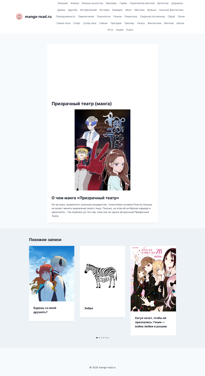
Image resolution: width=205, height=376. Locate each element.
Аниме (120, 29)
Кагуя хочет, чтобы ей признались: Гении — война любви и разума (151, 322)
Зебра (88, 308)
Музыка (151, 10)
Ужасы (141, 23)
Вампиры (111, 3)
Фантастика (154, 23)
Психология (104, 16)
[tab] (97, 337)
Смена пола (63, 23)
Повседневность (65, 16)
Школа (180, 23)
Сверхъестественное (152, 16)
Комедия (117, 10)
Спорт (76, 23)
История (104, 10)
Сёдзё (171, 16)
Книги (129, 29)
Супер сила (89, 23)
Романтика (131, 16)
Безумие (63, 3)
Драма (61, 10)
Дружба (72, 10)
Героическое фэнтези (142, 3)
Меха (128, 10)
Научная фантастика (171, 10)
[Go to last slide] (34, 290)
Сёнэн (181, 16)
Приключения (86, 16)
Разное (118, 16)
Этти (110, 29)
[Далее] (170, 290)
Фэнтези (169, 23)
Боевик (75, 3)
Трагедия (115, 23)
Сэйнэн (103, 23)
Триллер (129, 23)
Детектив (163, 3)
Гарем (123, 3)
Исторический (88, 10)
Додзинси (177, 3)
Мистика (139, 10)
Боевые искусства (92, 3)
